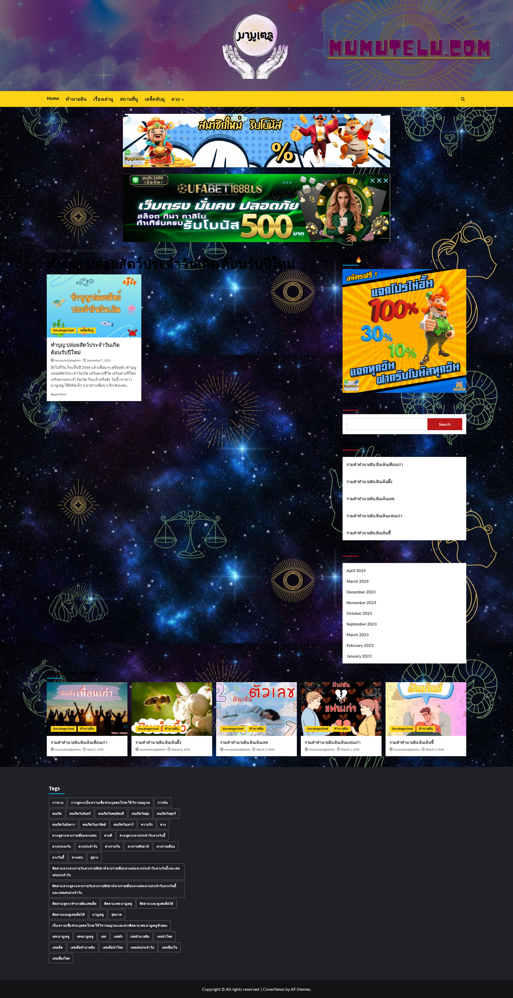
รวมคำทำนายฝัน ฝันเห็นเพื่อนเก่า (375, 464)
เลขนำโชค (164, 936)
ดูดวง (94, 857)
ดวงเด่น (77, 857)
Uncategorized (63, 330)
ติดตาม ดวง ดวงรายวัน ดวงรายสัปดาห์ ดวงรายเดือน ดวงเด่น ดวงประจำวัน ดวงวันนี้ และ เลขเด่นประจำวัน (116, 871)
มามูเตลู (98, 914)
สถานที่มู (129, 99)
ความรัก (147, 824)
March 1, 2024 (350, 749)
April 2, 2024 (95, 749)
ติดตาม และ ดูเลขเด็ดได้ (156, 904)
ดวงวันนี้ (58, 857)
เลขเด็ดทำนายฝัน (83, 947)
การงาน (57, 803)
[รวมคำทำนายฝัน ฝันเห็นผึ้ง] (171, 709)
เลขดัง (118, 936)
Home (53, 98)
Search (351, 403)
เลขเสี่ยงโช (169, 947)
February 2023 (360, 645)
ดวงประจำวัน (88, 846)
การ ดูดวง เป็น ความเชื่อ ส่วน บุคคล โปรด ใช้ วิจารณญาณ (110, 803)
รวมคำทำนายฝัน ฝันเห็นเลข (370, 498)
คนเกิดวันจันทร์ (80, 813)
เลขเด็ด (57, 947)
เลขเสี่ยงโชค (61, 958)
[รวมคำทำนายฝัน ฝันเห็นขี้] (426, 709)
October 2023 (359, 613)
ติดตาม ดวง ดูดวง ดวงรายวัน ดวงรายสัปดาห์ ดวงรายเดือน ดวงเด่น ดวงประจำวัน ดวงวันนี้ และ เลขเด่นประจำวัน (114, 889)
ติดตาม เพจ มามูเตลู (118, 904)
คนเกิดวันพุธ (140, 813)
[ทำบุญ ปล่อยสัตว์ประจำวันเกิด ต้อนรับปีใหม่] (94, 305)
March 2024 (358, 581)
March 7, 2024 (265, 749)
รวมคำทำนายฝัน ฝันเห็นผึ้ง (369, 481)
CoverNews (274, 989)
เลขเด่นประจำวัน (142, 947)
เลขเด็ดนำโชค (113, 947)
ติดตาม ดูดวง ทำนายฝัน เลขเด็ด (74, 904)
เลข (103, 936)
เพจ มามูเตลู (60, 936)
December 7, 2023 (99, 360)
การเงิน (163, 803)
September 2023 (362, 624)
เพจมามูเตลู (85, 936)
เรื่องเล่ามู (103, 99)
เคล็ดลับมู (155, 99)
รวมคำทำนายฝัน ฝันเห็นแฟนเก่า (374, 515)
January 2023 (359, 656)
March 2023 (358, 634)
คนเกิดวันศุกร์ (166, 813)
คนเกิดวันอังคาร (63, 824)
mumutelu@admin (68, 360)
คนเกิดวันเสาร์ (123, 824)
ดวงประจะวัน (61, 846)
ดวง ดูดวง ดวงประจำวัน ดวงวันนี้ (142, 835)
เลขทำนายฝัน (139, 936)
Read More (58, 394)
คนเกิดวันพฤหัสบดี (111, 813)
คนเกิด (57, 813)
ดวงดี (108, 835)
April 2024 (356, 570)
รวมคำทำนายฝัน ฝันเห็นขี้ (369, 532)
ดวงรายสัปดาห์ (138, 846)
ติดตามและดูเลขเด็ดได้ (68, 914)
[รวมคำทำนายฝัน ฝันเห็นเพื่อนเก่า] (87, 709)
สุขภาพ (116, 914)
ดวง (176, 99)
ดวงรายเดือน (166, 846)
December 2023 (361, 591)
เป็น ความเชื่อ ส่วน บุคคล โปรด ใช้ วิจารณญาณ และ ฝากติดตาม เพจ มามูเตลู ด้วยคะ (109, 925)
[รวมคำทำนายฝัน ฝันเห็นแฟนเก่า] (341, 709)
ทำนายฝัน (76, 99)
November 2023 (361, 602)
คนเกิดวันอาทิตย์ (94, 824)
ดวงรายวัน (112, 846)
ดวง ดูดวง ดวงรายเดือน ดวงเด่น (74, 835)
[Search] (463, 99)
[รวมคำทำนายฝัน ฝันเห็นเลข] (256, 709)
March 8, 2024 (181, 749)
